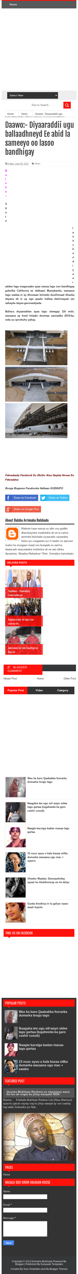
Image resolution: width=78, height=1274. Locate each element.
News (37, 163)
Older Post (70, 678)
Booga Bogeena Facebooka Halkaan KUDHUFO (34, 488)
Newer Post (10, 678)
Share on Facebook (25, 497)
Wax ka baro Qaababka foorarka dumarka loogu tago (43, 1013)
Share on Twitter (58, 497)
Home (13, 4)
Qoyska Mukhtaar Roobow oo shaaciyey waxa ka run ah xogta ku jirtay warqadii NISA (38, 1093)
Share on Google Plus (26, 509)
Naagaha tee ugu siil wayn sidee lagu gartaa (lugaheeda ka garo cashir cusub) (43, 1032)
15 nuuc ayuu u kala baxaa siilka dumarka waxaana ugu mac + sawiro (43, 1065)
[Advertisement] (39, 49)
